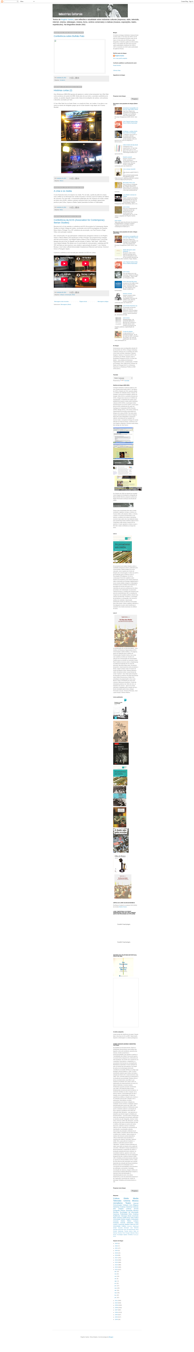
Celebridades (134, 1219)
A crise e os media (63, 191)
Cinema (126, 1201)
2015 (116, 1262)
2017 (116, 1257)
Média (114, 1236)
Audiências (116, 1216)
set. (116, 1278)
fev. (116, 1295)
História (123, 1221)
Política (136, 1217)
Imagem (128, 1219)
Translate (126, 380)
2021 (116, 1248)
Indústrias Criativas (119, 1207)
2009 (116, 1305)
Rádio (126, 1198)
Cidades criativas (124, 1208)
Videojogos (124, 1216)
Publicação (135, 1234)
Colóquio (62, 294)
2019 (116, 1253)
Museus (135, 1210)
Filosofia (120, 1232)
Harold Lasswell (127, 157)
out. (116, 1276)
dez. (116, 1271)
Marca (136, 1232)
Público (129, 1221)
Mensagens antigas (103, 301)
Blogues (135, 1205)
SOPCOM (120, 1229)
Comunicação (68, 294)
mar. (116, 1293)
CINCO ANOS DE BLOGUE (130, 145)
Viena (137, 1229)
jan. (116, 1297)
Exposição (129, 1210)
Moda (114, 1217)
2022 (116, 1246)
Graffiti (124, 1217)
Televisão (117, 1201)
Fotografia (116, 1210)
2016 (116, 1260)
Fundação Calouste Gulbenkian (123, 1222)
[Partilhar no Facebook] (76, 78)
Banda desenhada (133, 1216)
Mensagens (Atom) (66, 304)
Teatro (128, 1203)
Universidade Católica (119, 1226)
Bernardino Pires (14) (129, 182)
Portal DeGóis (117, 65)
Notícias (123, 1219)
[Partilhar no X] (74, 78)
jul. (116, 1283)
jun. (116, 1285)
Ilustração (126, 1227)
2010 (116, 1303)
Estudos (115, 1231)
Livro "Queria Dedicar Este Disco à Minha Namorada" (130, 122)
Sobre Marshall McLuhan (130, 281)
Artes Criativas (133, 1214)
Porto (123, 1232)
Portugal (127, 1232)
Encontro (120, 1227)
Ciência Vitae (117, 70)
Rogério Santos (67, 19)
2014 (116, 1265)
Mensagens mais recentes (61, 301)
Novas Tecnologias (118, 1234)
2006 (116, 1312)
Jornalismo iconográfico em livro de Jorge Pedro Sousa (130, 108)
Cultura (116, 1198)
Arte (114, 1208)
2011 (116, 1300)
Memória (136, 1227)
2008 (116, 1307)
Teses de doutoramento (129, 1229)
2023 (116, 1243)
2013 (116, 1267)
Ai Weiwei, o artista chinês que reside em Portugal (130, 132)
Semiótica (130, 1234)
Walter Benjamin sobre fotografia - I (129, 250)
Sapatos (125, 1234)
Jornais (136, 1208)
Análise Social (123, 907)
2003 (116, 1319)
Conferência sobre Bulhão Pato (69, 36)
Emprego (115, 1229)
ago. (116, 1281)
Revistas (116, 1212)
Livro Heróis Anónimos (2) (130, 306)
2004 (116, 1317)
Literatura (119, 1217)
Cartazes (135, 1221)
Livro (130, 1205)
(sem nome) (126, 207)
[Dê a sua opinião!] (72, 78)
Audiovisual (135, 1226)
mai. (116, 1288)
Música (61, 180)
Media (61, 209)
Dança (128, 1217)
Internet (135, 1203)
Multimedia (120, 1231)
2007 (116, 1310)
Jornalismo (62, 80)
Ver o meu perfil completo (120, 58)
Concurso (129, 1226)
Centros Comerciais (118, 1224)
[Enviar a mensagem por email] (71, 78)
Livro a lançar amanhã (129, 169)
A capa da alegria (128, 331)
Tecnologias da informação (129, 1212)
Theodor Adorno (128, 1231)
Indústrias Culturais (132, 1207)
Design (115, 1227)
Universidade (117, 1219)
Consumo (116, 1221)
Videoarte (132, 1232)
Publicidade (124, 1214)
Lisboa (136, 1222)
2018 (116, 1255)
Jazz (131, 1227)
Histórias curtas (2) (63, 90)
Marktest (127, 1224)
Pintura (123, 1210)
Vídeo (132, 1217)
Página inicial (83, 301)
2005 (116, 1314)
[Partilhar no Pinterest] (78, 78)
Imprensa (116, 1214)
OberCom (132, 1224)
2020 (116, 1250)
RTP (137, 1224)
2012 (116, 1269)
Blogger (111, 1337)
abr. (116, 1290)
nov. (116, 1274)
